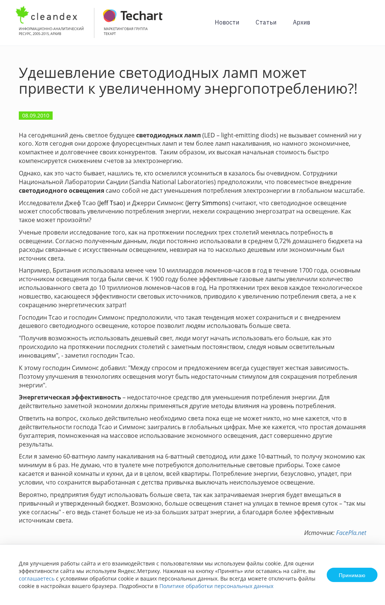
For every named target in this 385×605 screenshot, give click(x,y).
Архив (301, 22)
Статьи (266, 22)
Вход (368, 26)
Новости (227, 22)
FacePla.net (351, 533)
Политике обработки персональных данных (216, 586)
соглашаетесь (37, 578)
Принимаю (352, 575)
